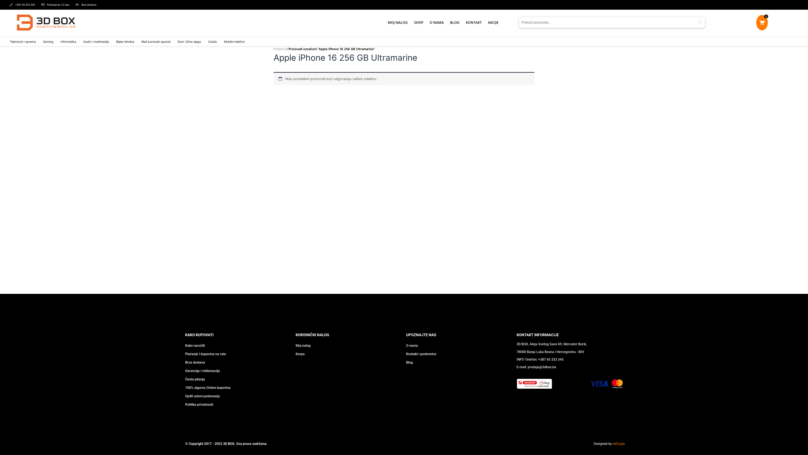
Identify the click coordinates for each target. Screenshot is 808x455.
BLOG (455, 22)
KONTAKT (474, 22)
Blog (409, 362)
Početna (280, 49)
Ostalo (212, 41)
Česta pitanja (195, 379)
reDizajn (619, 444)
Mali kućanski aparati (155, 41)
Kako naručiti (195, 346)
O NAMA (437, 22)
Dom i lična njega (189, 41)
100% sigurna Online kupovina (208, 388)
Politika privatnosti (199, 405)
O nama (412, 346)
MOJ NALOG (398, 22)
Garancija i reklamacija (202, 371)
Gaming (48, 41)
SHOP (418, 22)
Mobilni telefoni (234, 41)
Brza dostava (195, 362)
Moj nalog (303, 346)
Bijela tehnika (125, 41)
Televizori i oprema (23, 41)
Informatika (68, 41)
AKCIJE (493, 22)
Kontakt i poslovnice (421, 354)
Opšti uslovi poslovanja (202, 396)
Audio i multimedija (96, 41)
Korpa (300, 354)
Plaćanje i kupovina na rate (205, 354)
